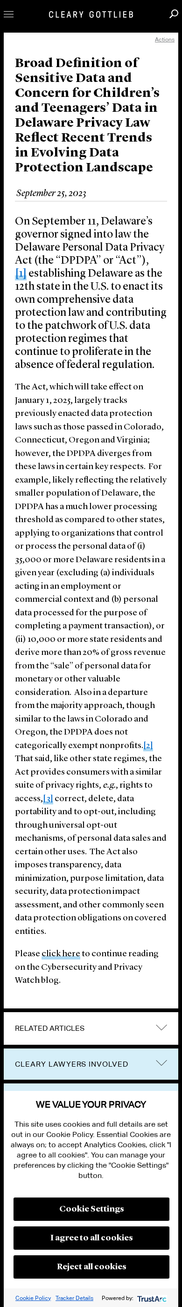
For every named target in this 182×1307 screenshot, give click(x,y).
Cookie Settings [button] (91, 1209)
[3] (48, 799)
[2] (148, 746)
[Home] (91, 14)
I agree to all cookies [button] (91, 1238)
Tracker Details (74, 1297)
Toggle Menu (9, 14)
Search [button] (173, 13)
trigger (161, 1063)
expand (161, 1027)
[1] (21, 273)
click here (61, 954)
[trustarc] (150, 1298)
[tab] (91, 1028)
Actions (165, 39)
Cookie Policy (33, 1297)
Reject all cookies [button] (91, 1267)
